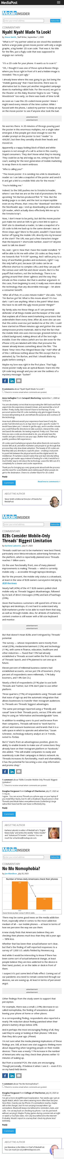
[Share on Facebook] (5, 380)
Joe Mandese (11, 873)
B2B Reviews (9, 583)
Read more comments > (49, 481)
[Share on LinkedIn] (12, 380)
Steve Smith (10, 37)
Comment (9, 482)
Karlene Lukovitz (13, 545)
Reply (4, 476)
